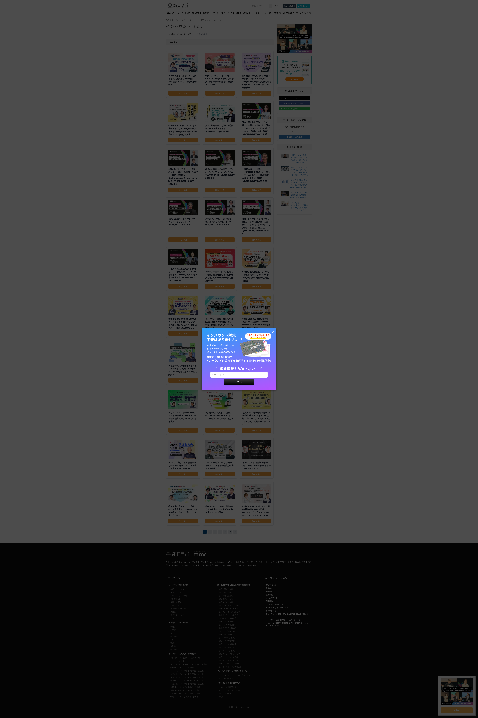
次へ (239, 382)
